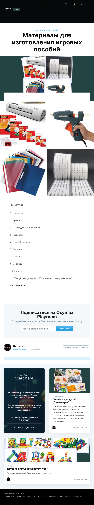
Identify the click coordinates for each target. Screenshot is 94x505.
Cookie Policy (78, 496)
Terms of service (51, 496)
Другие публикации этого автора (76, 347)
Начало (55, 30)
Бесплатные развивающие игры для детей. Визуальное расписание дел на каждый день (24, 407)
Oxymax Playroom (10, 493)
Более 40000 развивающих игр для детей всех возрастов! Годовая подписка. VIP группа (24, 395)
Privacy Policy (65, 496)
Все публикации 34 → (24, 428)
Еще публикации (20, 349)
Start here (24, 378)
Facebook (31, 496)
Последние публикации (15, 496)
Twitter (40, 496)
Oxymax (18, 346)
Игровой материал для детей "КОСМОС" (24, 418)
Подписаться (84, 4)
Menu (16, 9)
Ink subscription (17, 285)
